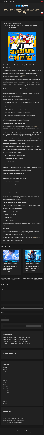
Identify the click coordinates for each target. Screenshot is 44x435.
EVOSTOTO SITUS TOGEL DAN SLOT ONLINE (22, 10)
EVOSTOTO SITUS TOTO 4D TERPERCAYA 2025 (13, 420)
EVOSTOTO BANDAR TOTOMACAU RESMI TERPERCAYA (15, 416)
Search (33, 325)
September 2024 (6, 397)
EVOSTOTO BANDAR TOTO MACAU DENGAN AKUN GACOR (16, 345)
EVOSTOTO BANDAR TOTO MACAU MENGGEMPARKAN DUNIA (16, 337)
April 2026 (5, 376)
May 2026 (5, 373)
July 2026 (5, 369)
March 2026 (5, 378)
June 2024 (5, 403)
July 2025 (5, 380)
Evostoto (23, 75)
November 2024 (6, 392)
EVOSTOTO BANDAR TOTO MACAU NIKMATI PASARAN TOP (16, 341)
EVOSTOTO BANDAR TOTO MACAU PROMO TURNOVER (32, 267)
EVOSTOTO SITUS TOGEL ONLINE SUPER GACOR (13, 418)
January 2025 (5, 388)
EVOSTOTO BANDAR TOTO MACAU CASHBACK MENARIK (15, 339)
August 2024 (5, 399)
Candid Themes (34, 432)
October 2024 (6, 394)
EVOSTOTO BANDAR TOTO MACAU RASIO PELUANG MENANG (16, 343)
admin (11, 29)
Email (2, 307)
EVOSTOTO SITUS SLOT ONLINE (8, 1)
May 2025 (5, 382)
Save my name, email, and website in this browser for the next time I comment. (18, 317)
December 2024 (6, 390)
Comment (3, 289)
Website (2, 312)
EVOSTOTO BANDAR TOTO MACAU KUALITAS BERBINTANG (10, 268)
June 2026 (5, 371)
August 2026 (5, 367)
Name (2, 303)
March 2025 (5, 386)
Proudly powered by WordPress (13, 432)
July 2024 (5, 401)
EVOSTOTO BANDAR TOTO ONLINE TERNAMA (13, 414)
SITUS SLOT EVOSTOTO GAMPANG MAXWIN (12, 23)
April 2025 (5, 384)
